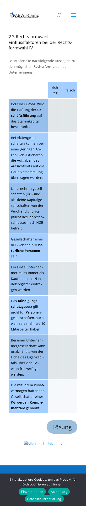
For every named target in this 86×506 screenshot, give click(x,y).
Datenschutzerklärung (44, 499)
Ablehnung (59, 492)
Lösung (62, 427)
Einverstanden (32, 492)
